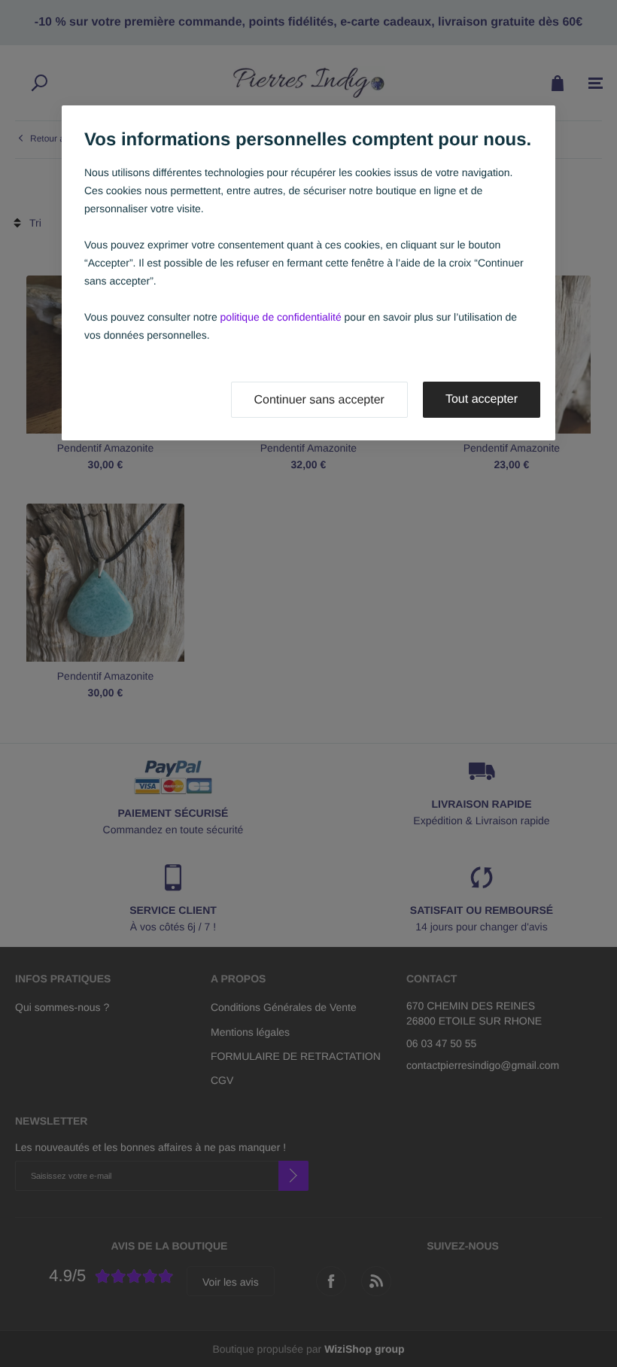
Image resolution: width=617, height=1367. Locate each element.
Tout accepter (481, 399)
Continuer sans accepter (319, 400)
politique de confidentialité (281, 317)
